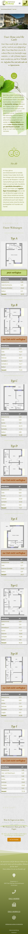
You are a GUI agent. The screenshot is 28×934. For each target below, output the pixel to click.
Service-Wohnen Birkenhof (6, 9)
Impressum (14, 932)
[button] (19, 3)
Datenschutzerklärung (14, 930)
